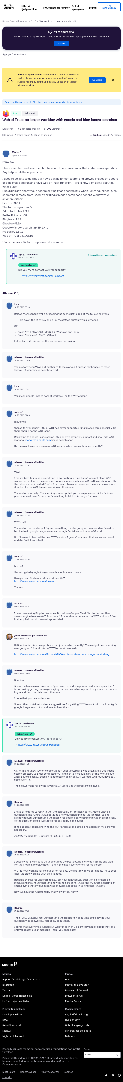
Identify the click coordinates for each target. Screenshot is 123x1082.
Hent (68, 979)
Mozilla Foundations (55, 1049)
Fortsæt (61, 43)
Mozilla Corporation (22, 1049)
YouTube (113, 1075)
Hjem (5, 21)
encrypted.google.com (37, 440)
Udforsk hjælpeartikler (29, 8)
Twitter (6, 990)
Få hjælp (70, 1036)
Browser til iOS (74, 995)
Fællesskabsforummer (56, 7)
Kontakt (7, 1077)
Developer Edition (12, 1014)
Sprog (87, 1049)
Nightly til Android (13, 1036)
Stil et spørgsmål (78, 8)
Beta (5, 1019)
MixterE (16, 152)
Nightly (6, 1030)
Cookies (68, 1072)
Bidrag (93, 7)
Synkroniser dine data (78, 1030)
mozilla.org (8, 1072)
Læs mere (97, 80)
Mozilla (9, 964)
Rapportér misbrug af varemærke (21, 979)
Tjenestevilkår (28, 1072)
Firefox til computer (76, 984)
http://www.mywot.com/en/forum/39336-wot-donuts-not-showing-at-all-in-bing (61, 654)
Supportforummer (19, 21)
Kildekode (8, 984)
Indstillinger (23, 135)
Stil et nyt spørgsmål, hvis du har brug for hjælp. (57, 102)
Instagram (119, 1075)
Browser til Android (76, 990)
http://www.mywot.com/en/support (43, 276)
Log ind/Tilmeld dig (109, 7)
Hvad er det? (72, 1019)
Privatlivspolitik (49, 1072)
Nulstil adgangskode (77, 1025)
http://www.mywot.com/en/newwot (35, 581)
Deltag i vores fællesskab (17, 995)
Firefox (34, 21)
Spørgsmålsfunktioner (14, 54)
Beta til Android (11, 1025)
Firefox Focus (73, 1001)
